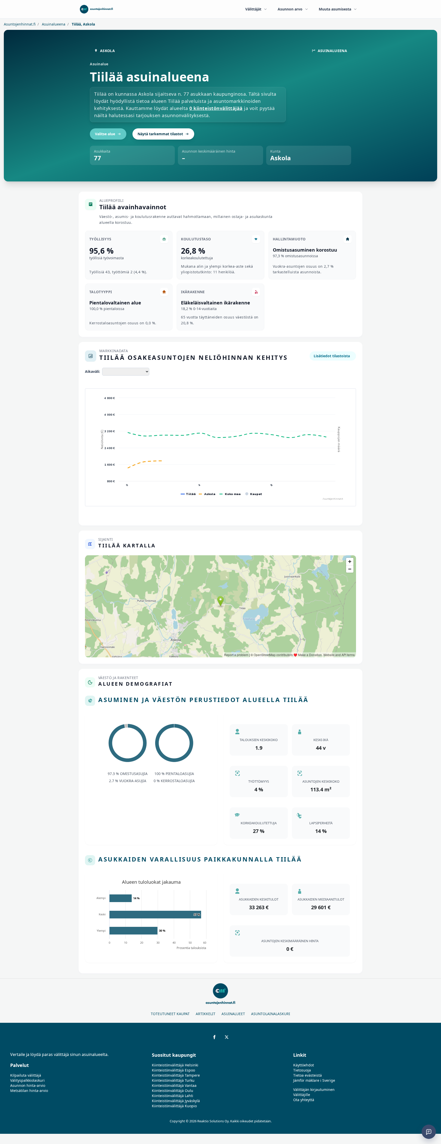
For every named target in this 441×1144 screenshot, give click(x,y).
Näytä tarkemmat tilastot (160, 133)
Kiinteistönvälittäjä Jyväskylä (176, 1100)
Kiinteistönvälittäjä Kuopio (174, 1105)
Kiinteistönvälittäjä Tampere (176, 1075)
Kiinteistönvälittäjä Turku (173, 1080)
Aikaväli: (92, 371)
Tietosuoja (302, 1070)
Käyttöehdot (303, 1065)
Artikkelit (205, 1013)
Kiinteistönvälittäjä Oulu (172, 1090)
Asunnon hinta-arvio (27, 1085)
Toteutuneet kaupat (170, 1013)
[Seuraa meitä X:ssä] (226, 1037)
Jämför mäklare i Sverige (314, 1080)
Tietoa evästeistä (307, 1075)
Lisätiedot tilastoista (332, 355)
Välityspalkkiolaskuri (27, 1080)
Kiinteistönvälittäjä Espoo (173, 1070)
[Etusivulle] (96, 9)
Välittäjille (301, 1094)
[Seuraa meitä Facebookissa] (214, 1037)
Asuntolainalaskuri (270, 1013)
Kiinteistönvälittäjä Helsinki (175, 1065)
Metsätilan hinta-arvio (29, 1090)
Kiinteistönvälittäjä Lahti (172, 1095)
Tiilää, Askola (83, 24)
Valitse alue (105, 133)
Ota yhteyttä (303, 1099)
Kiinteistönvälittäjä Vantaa (174, 1085)
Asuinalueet (233, 1013)
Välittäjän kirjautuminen (314, 1089)
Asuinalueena (53, 24)
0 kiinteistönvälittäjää (216, 108)
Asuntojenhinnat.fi (19, 24)
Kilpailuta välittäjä (25, 1075)
